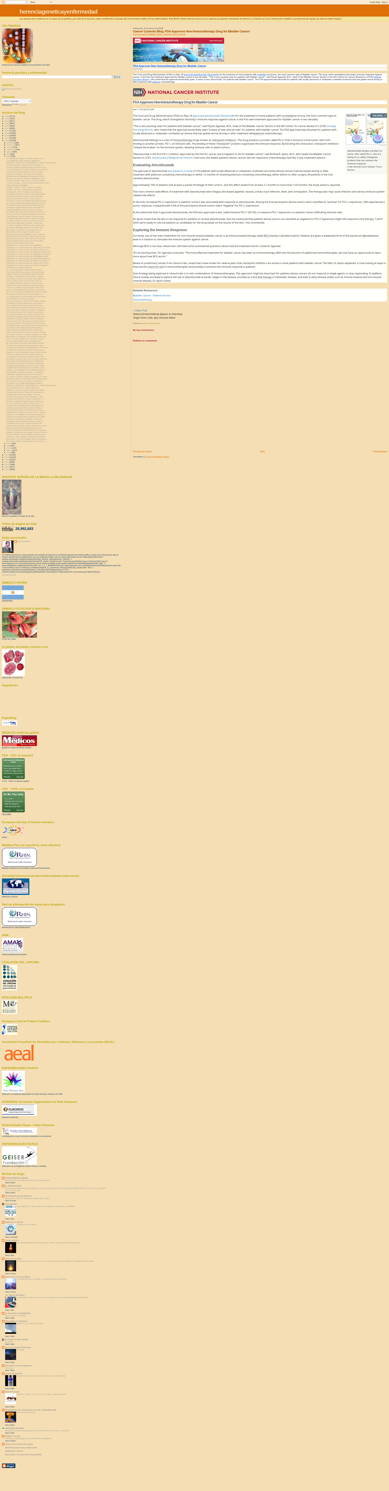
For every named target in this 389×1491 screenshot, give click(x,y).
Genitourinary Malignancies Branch (172, 157)
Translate (22, 105)
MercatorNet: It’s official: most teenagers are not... (24, 230)
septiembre (11, 149)
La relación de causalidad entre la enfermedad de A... (25, 405)
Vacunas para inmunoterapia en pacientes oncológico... (26, 417)
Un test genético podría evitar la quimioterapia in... (24, 341)
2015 (7, 455)
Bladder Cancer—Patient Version (152, 295)
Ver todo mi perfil (9, 575)
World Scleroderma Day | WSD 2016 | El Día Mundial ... (26, 239)
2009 (7, 469)
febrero (9, 450)
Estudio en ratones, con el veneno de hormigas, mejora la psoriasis (41, 1394)
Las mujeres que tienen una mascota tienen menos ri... (26, 212)
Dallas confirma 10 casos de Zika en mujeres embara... (26, 332)
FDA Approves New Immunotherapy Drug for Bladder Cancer (169, 65)
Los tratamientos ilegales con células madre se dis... (25, 158)
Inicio (262, 451)
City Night (20, 1350)
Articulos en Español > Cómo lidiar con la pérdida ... (25, 174)
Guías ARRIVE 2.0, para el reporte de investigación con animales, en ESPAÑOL (46, 1206)
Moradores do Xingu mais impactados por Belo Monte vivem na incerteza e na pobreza (37, 1431)
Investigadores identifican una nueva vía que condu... (25, 365)
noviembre (11, 145)
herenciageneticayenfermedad (58, 11)
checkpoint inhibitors (224, 140)
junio (8, 156)
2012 (7, 462)
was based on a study (180, 171)
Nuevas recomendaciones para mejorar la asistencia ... (26, 290)
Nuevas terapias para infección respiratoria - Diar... (25, 397)
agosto (9, 152)
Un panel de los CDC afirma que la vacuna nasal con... (26, 321)
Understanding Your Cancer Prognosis (20, 299)
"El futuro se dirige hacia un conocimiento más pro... (25, 354)
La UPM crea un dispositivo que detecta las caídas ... (25, 345)
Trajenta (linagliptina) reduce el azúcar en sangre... (24, 210)
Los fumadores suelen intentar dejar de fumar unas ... (25, 357)
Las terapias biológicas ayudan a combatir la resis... (25, 283)
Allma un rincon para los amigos (19, 1444)
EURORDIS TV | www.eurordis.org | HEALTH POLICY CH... (28, 250)
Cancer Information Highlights (17, 185)
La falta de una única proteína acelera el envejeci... (24, 408)
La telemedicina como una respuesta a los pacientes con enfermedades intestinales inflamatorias (52, 1297)
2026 (7, 116)
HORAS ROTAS (12, 1240)
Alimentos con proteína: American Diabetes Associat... (26, 178)
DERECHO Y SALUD (14, 1222)
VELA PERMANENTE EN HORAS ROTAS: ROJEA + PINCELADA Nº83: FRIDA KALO (48, 1243)
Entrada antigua (380, 451)
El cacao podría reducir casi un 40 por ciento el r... (24, 199)
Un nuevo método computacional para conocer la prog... (26, 167)
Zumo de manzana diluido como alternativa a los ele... (25, 339)
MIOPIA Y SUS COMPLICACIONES (30, 1323)
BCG (266, 235)
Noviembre (9, 1342)
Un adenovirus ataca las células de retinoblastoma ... (25, 392)
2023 (7, 123)
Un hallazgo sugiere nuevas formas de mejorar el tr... (25, 207)
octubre (10, 147)
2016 (7, 140)
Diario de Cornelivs (13, 1259)
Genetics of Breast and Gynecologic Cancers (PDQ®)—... (27, 432)
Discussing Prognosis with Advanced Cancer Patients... (26, 301)
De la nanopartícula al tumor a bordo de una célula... (25, 312)
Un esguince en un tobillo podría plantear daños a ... (25, 328)
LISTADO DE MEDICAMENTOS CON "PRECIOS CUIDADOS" (28, 1438)
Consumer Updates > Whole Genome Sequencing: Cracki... (28, 183)
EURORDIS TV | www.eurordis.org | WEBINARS (24, 245)
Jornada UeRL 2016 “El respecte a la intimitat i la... (24, 192)
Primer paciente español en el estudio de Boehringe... (25, 363)
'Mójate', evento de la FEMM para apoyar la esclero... (25, 274)
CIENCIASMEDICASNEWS (16, 1178)
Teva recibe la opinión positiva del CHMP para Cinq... (25, 205)
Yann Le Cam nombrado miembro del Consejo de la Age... (27, 292)
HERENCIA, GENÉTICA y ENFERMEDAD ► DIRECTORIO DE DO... (32, 163)
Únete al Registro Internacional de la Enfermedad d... (25, 241)
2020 (7, 131)
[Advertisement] (156, 429)
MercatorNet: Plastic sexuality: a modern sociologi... (25, 196)
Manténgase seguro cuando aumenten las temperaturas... (27, 325)
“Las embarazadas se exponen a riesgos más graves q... (27, 169)
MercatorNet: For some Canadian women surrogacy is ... (27, 439)
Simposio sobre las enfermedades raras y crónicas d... (26, 234)
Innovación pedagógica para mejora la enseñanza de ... (26, 317)
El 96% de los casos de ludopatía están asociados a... (26, 285)
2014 (7, 457)
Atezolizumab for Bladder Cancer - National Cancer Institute (159, 34)
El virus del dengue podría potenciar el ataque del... (25, 223)
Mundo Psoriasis (12, 1392)
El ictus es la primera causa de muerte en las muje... (25, 287)
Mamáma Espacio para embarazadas (21, 1448)
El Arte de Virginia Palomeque (18, 1347)
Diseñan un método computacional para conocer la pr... (26, 214)
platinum (156, 82)
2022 (7, 126)
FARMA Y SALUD (12, 1436)
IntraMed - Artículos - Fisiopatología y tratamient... (24, 190)
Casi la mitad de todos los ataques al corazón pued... (25, 216)
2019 (7, 133)
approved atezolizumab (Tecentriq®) (201, 74)
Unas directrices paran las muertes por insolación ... (25, 381)
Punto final (9, 1368)
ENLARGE (377, 115)
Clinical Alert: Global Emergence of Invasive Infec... (24, 374)
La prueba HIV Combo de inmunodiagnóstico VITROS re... (27, 348)
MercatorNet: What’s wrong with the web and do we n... (26, 441)
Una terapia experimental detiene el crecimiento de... (25, 361)
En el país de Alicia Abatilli (16, 1339)
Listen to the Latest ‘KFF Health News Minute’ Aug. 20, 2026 (27, 1198)
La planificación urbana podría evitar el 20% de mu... (25, 303)
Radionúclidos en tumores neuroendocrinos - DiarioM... (26, 412)
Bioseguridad (11, 1204)
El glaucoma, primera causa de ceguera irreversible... (25, 390)
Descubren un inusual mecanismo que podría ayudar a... (27, 201)
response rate (156, 266)
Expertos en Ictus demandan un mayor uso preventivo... (27, 352)
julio (8, 154)
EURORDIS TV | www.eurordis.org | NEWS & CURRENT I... (28, 265)
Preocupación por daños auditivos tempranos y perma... (26, 426)
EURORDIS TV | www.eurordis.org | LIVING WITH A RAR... (28, 263)
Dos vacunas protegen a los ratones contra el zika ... (25, 314)
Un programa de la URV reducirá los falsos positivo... (25, 350)
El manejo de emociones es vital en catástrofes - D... (25, 399)
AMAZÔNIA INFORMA (14, 1428)
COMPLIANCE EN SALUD (26, 1224)
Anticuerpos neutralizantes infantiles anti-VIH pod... (24, 419)
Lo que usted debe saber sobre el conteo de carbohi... (26, 181)
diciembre (10, 143)
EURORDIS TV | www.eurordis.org (19, 267)
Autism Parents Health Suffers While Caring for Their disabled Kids (41, 1376)
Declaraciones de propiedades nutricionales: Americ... (26, 176)
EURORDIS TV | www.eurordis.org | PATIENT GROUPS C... (28, 261)
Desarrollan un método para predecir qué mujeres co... (26, 279)
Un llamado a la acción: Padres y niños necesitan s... (25, 172)
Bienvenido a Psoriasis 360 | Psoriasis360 (23, 1455)
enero (9, 452)
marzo (9, 448)
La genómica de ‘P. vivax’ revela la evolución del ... (24, 423)
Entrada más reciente (142, 451)
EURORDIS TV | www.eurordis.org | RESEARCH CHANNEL (28, 254)
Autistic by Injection (13, 1374)
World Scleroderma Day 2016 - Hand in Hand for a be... (26, 236)
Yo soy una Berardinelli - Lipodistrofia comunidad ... (24, 270)
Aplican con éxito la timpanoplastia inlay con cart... (24, 428)
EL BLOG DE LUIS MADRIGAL (18, 1313)
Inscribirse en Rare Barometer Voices (20, 243)
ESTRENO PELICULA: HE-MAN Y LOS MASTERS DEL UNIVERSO (42, 1279)
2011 (7, 464)
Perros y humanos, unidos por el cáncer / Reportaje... (26, 310)
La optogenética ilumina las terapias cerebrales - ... (24, 394)
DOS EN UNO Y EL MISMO (15, 1316)
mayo (9, 443)
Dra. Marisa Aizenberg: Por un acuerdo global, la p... (25, 294)
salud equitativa (24, 541)
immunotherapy (182, 140)
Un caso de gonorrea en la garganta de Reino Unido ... (26, 323)
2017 (7, 138)
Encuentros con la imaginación (18, 1366)
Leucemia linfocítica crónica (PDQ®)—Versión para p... (26, 434)
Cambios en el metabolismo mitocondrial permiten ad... (26, 370)
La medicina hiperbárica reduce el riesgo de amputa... (25, 218)
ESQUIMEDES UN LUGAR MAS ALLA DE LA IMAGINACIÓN (30, 1410)
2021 (7, 128)
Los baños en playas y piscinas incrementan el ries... (25, 221)
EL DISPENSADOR (13, 1186)
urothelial (261, 74)
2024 (7, 121)
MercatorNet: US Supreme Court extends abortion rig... (26, 336)
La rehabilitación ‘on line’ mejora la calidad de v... (23, 161)
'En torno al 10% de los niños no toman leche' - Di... (25, 403)
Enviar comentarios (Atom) (157, 457)
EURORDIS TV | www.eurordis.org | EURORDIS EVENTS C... (29, 259)
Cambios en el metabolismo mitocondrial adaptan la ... (25, 414)
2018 (7, 136)
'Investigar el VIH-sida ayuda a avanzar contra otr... (25, 421)
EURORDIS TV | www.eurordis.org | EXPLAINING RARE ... (28, 256)
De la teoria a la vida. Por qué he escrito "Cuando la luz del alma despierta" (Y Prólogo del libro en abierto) (55, 1261)
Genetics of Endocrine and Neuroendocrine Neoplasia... (26, 430)
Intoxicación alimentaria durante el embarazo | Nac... (25, 227)
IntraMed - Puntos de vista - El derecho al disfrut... (24, 187)
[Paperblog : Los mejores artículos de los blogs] (9, 725)
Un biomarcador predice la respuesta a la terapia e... (25, 410)
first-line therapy (262, 277)
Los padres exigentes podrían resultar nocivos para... (26, 225)
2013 (7, 460)
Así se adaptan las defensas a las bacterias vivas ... (25, 305)
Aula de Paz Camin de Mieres (17, 1277)
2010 (7, 467)
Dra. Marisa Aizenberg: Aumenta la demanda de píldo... (26, 194)
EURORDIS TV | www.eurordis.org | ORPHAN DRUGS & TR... (29, 252)
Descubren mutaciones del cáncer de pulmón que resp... (27, 359)
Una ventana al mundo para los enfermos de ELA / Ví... (26, 308)
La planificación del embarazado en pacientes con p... (25, 368)
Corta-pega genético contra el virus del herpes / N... (25, 165)
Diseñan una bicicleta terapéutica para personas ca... (25, 401)
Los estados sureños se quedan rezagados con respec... (27, 334)
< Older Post (140, 310)
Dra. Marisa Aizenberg (14, 1295)
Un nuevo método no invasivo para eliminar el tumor (25, 343)
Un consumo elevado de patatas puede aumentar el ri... (26, 203)
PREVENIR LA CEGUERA (16, 1321)
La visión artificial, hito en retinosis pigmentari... (23, 388)
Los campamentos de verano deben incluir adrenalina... (26, 296)
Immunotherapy (142, 299)
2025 (7, 119)
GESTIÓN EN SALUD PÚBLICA (18, 1196)
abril (8, 446)
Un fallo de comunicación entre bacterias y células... (25, 276)
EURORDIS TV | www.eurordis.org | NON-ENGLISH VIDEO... (29, 247)
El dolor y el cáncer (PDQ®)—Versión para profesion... (26, 437)
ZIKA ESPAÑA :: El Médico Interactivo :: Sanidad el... (25, 372)
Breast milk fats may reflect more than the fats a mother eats (27, 1180)
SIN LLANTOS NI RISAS (26, 1412)
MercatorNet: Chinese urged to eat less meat (22, 232)
